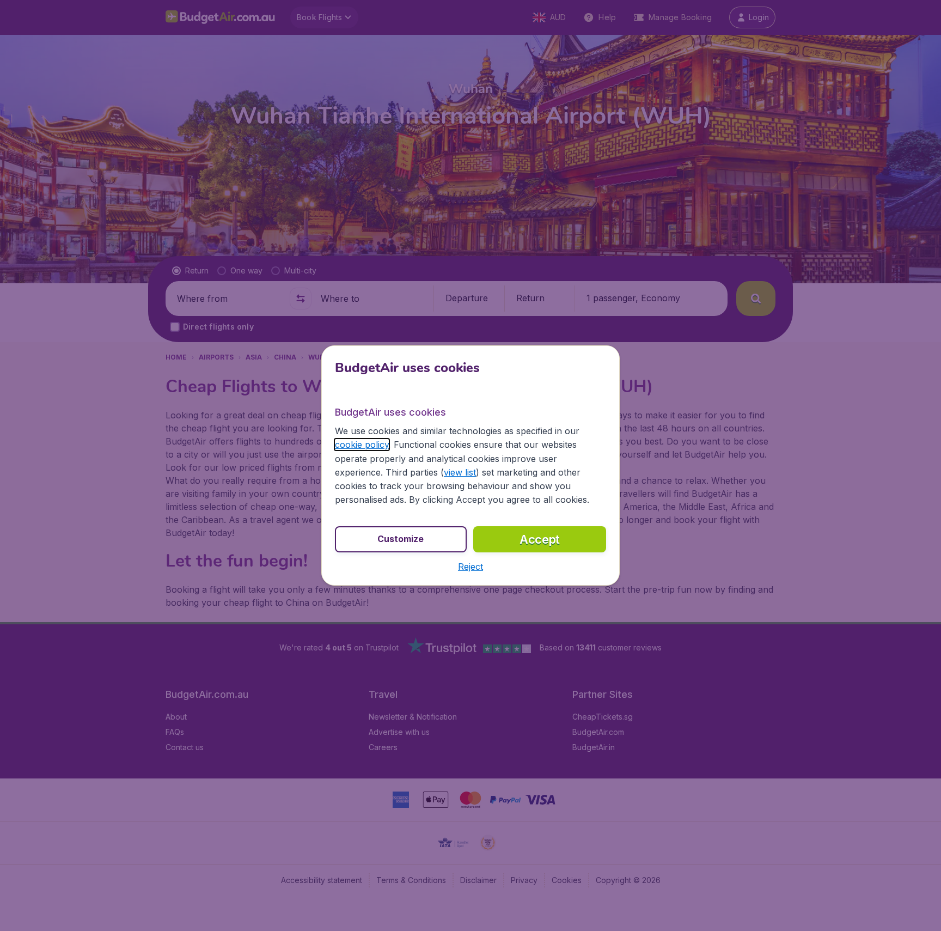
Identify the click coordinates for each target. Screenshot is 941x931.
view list (460, 472)
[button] (470, 566)
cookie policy (362, 444)
